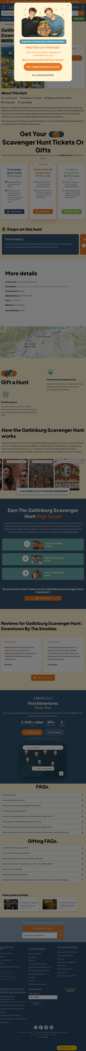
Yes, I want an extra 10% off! (43, 67)
